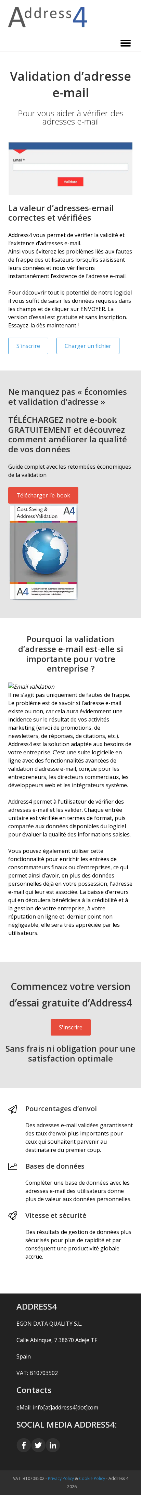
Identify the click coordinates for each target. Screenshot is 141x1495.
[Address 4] (70, 17)
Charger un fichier (88, 346)
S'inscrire (28, 346)
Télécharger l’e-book (43, 495)
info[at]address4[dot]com (65, 1407)
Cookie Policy (92, 1478)
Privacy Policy (61, 1478)
